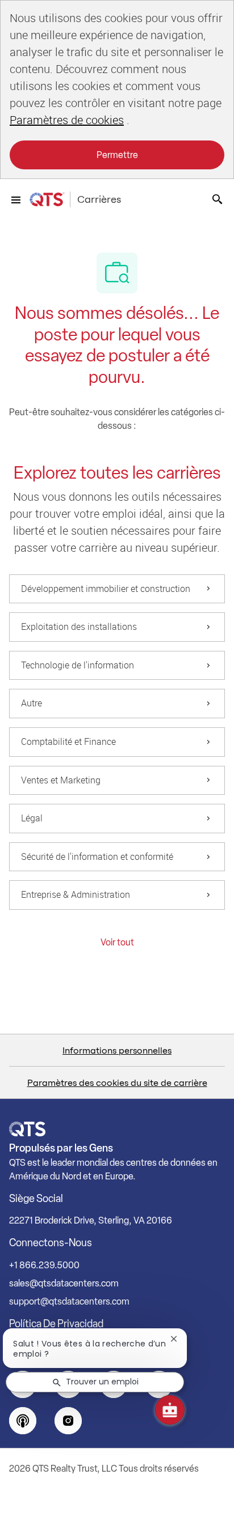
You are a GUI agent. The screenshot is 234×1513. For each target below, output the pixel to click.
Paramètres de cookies (67, 119)
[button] (117, 942)
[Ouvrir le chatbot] (170, 1410)
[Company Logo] (46, 199)
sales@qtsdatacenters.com (64, 1283)
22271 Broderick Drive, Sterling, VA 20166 (90, 1220)
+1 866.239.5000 (44, 1265)
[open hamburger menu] (16, 199)
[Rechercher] (217, 199)
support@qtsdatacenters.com (69, 1301)
